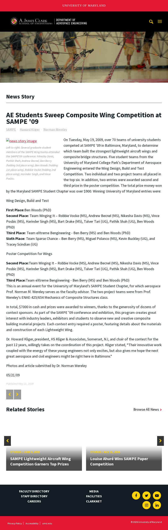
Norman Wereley (55, 129)
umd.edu (47, 523)
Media (94, 491)
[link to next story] (17, 394)
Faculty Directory (34, 491)
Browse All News (146, 409)
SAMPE (11, 129)
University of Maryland (84, 5)
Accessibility (32, 523)
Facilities (94, 496)
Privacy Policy (15, 523)
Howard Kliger (30, 129)
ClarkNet (94, 501)
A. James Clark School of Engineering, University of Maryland (48, 15)
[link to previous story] (9, 394)
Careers (34, 501)
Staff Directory (34, 496)
